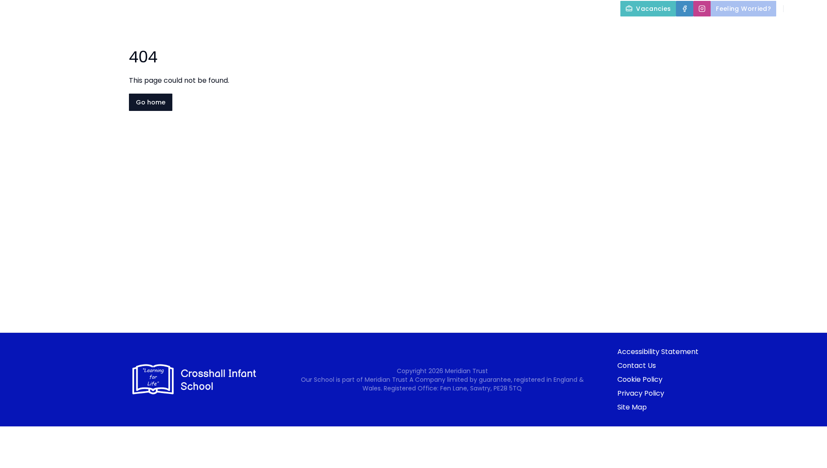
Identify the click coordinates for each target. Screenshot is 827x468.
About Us (442, 28)
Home (399, 28)
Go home (150, 102)
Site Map (632, 407)
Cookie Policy (639, 379)
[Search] (795, 8)
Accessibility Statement (658, 352)
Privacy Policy (640, 393)
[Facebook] (684, 8)
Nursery (681, 28)
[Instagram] (702, 8)
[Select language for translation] (813, 8)
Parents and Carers (605, 28)
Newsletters (745, 28)
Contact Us (636, 365)
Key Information (515, 28)
